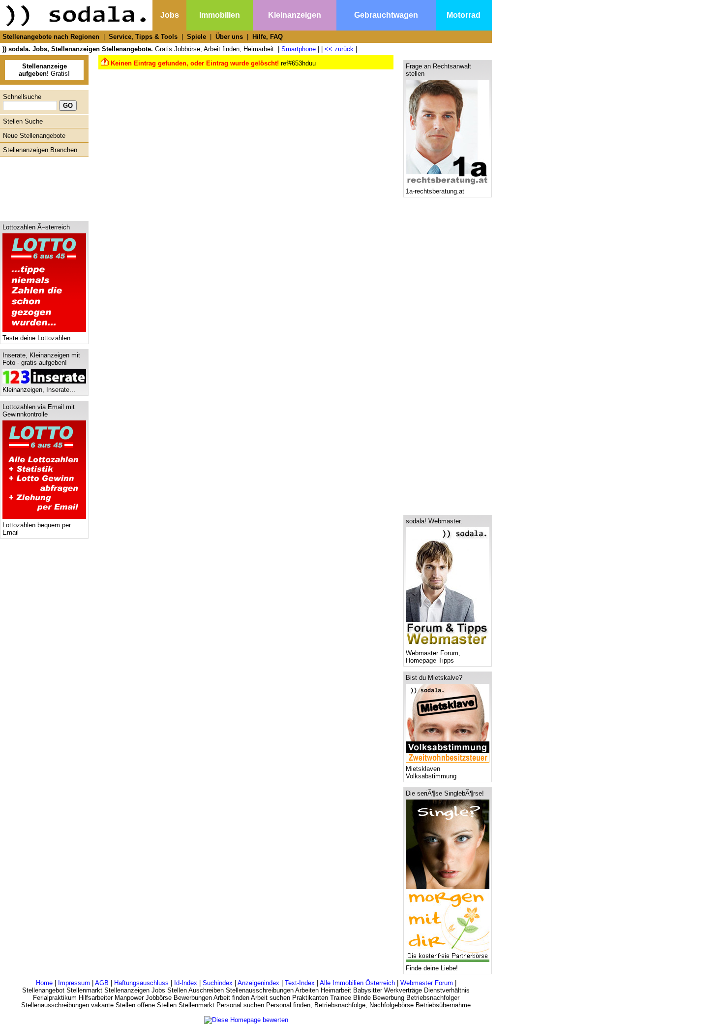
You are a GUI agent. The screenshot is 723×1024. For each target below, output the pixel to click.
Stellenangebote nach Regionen (50, 36)
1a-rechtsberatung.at (435, 191)
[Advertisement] (41, 186)
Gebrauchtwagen (386, 15)
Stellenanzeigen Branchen (40, 150)
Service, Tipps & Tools (143, 36)
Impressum (74, 983)
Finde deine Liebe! (432, 968)
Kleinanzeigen (294, 15)
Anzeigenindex (258, 983)
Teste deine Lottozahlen (36, 338)
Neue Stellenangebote (34, 135)
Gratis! (44, 70)
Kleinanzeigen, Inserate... (38, 389)
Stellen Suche (23, 121)
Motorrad (464, 15)
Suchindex (218, 983)
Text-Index (300, 983)
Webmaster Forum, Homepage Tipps (433, 656)
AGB (102, 983)
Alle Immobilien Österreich (357, 983)
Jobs (169, 15)
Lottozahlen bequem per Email (36, 528)
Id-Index (185, 983)
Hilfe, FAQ (267, 36)
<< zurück (339, 49)
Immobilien (219, 15)
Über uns (229, 36)
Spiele (196, 36)
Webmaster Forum (426, 983)
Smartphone (298, 49)
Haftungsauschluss (141, 983)
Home (44, 983)
